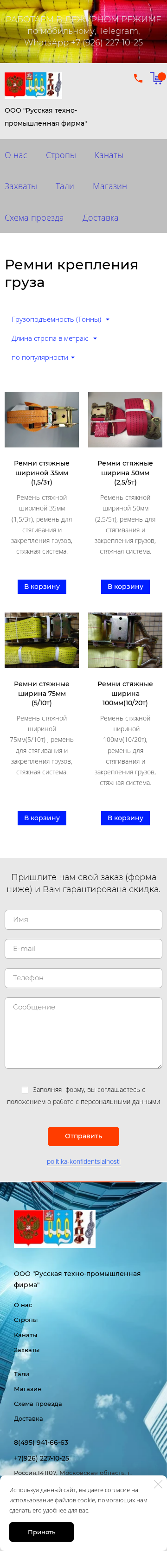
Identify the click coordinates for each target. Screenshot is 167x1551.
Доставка (101, 217)
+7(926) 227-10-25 (41, 1458)
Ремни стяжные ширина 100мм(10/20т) (125, 693)
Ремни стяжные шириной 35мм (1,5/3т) (42, 472)
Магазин (110, 185)
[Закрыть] (158, 1484)
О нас (23, 1304)
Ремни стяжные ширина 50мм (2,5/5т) (125, 472)
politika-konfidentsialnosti (84, 1161)
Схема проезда (38, 1403)
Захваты (26, 1349)
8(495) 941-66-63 (41, 1442)
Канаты (109, 154)
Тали (65, 185)
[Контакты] (138, 78)
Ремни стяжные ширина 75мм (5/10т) (42, 693)
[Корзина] (156, 78)
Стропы (61, 154)
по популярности (40, 357)
